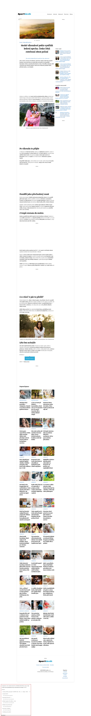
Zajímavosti (60, 14)
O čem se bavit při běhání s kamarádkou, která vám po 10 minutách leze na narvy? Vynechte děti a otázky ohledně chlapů (36, 408)
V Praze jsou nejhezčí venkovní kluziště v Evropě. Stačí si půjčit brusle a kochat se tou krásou (62, 96)
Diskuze (22, 354)
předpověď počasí (34, 58)
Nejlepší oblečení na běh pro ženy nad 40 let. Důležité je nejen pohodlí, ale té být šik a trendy (65, 72)
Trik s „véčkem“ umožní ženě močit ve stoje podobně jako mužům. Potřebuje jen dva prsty (25, 592)
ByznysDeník (65, 678)
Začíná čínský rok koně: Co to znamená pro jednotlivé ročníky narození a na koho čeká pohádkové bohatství (63, 90)
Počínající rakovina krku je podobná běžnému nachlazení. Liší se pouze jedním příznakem (48, 435)
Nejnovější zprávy (27, 42)
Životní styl (66, 14)
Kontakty (52, 665)
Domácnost (49, 14)
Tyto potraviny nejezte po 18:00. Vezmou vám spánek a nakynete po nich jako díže (36, 616)
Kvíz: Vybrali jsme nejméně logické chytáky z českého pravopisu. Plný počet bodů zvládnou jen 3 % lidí (25, 464)
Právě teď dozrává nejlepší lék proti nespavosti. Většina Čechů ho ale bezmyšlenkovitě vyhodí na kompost (25, 515)
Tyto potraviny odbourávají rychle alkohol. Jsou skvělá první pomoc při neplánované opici (36, 540)
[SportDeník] (24, 14)
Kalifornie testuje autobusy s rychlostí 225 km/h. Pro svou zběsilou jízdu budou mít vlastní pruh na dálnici (63, 108)
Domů (21, 42)
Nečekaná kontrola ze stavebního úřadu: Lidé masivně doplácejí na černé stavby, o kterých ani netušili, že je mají (62, 115)
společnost (40, 58)
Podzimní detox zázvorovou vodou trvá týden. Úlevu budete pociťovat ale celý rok (48, 406)
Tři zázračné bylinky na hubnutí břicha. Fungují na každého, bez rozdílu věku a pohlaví (48, 540)
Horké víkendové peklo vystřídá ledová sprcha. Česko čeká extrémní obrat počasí (37, 48)
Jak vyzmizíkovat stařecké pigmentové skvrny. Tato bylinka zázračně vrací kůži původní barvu (25, 643)
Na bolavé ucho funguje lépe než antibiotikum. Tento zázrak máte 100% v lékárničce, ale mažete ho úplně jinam (25, 489)
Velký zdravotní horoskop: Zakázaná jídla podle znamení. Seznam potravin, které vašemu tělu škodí (25, 567)
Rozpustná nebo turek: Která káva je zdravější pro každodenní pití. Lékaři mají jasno (36, 463)
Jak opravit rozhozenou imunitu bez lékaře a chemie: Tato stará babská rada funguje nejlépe (36, 643)
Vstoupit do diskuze (30, 358)
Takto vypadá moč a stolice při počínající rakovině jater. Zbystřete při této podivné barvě (36, 514)
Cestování (55, 14)
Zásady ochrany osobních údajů (42, 665)
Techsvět (65, 671)
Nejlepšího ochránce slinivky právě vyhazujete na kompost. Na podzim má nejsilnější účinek (48, 464)
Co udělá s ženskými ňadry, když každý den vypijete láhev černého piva (36, 590)
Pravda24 (65, 676)
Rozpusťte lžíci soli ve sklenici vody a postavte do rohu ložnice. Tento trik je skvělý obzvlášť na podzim (25, 617)
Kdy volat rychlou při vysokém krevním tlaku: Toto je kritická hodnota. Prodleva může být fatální (36, 435)
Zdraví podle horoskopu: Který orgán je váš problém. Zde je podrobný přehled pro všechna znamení (24, 541)
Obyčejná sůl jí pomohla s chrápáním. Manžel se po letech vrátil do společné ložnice (25, 406)
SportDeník (45, 667)
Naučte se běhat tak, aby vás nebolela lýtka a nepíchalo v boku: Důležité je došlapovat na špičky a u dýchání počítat (63, 79)
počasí (29, 58)
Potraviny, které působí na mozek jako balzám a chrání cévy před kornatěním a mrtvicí (48, 515)
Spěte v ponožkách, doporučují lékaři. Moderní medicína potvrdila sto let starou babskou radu (48, 566)
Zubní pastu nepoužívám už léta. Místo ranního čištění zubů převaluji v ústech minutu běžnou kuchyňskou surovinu (25, 437)
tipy (43, 58)
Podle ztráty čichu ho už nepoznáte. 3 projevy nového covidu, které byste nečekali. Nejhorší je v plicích (36, 489)
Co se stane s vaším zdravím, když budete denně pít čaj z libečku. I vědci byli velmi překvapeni (48, 488)
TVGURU (65, 674)
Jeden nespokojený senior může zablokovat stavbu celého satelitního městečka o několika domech (63, 102)
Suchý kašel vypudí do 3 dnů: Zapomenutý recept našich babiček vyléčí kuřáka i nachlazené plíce (36, 567)
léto (26, 58)
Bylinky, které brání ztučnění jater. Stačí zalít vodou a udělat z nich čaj (48, 615)
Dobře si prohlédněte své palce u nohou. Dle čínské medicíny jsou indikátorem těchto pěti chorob (48, 591)
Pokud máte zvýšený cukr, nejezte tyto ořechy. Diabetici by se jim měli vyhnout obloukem (48, 642)
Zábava (71, 14)
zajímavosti (47, 58)
